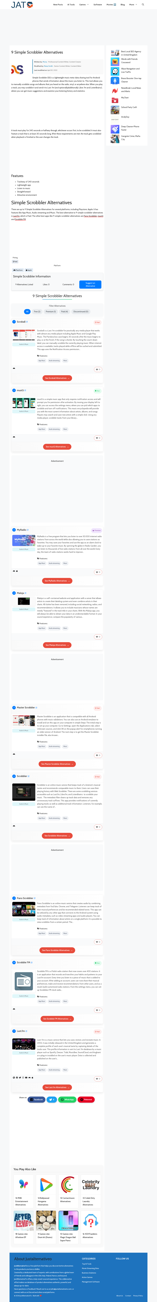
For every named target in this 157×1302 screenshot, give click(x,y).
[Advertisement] (78, 26)
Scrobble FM (20, 219)
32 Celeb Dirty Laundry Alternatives (89, 1201)
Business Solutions (89, 1273)
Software (98, 4)
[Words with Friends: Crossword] (115, 62)
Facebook (38, 1099)
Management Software (91, 1282)
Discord (32, 1292)
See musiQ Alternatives (56, 447)
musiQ (100, 216)
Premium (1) (51, 311)
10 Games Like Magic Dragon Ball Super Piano (68, 1237)
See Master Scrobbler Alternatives (55, 764)
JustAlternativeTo (26, 1296)
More (131, 4)
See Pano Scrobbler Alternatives (56, 950)
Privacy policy (138, 1296)
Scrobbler (20, 776)
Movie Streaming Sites (90, 1268)
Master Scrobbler (24, 707)
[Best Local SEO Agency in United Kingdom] (115, 53)
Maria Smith (48, 66)
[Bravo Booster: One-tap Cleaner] (115, 81)
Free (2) (37, 311)
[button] (143, 4)
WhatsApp (69, 1099)
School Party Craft (129, 107)
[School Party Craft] (115, 110)
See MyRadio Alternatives (56, 581)
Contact (128, 1296)
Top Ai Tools (86, 1264)
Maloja (19, 593)
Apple (29, 270)
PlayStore (19, 270)
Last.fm (16, 216)
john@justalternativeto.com (61, 1289)
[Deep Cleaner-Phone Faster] (115, 130)
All (27, 311)
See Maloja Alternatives (56, 645)
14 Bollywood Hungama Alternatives (43, 1201)
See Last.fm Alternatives (55, 1087)
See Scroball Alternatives (56, 378)
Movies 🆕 (111, 4)
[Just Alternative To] (22, 4)
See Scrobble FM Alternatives (55, 1019)
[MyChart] (115, 101)
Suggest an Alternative (90, 284)
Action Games (87, 1277)
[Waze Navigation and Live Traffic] (115, 72)
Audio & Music (23, 344)
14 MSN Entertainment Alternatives (21, 1201)
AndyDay (125, 117)
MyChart (124, 97)
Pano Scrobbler (90, 216)
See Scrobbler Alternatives (56, 836)
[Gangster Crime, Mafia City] (115, 139)
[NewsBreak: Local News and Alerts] (115, 91)
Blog (123, 4)
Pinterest (88, 1099)
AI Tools (71, 4)
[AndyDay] (115, 120)
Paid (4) (64, 311)
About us (119, 1296)
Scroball (20, 321)
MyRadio (20, 529)
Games (82, 4)
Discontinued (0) (81, 311)
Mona (45, 62)
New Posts (58, 4)
